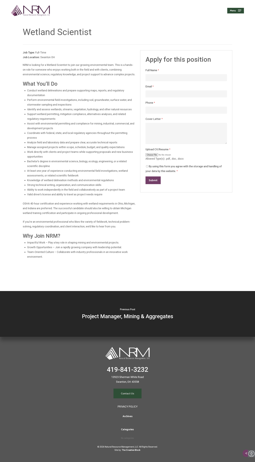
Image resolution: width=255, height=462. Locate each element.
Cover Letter (154, 118)
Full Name (152, 70)
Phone (150, 102)
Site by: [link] (127, 450)
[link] (251, 453)
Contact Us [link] (127, 393)
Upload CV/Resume (158, 149)
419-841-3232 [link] (127, 369)
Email (150, 86)
